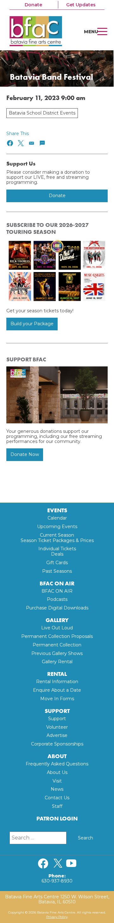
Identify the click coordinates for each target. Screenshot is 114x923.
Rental (57, 674)
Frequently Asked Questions (57, 764)
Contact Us (57, 798)
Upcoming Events (57, 526)
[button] (10, 143)
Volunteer (57, 727)
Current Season (57, 535)
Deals (57, 554)
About (57, 756)
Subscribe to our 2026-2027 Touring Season (47, 228)
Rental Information (57, 681)
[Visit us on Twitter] (58, 863)
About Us (57, 772)
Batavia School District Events (42, 113)
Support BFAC (26, 359)
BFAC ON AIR (57, 583)
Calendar (57, 518)
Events (57, 510)
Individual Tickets (57, 549)
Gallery (57, 620)
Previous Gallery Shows (57, 653)
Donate (33, 5)
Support (57, 711)
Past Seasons (57, 571)
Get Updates (81, 5)
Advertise (57, 735)
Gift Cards (57, 562)
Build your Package (32, 324)
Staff (57, 806)
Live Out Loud (57, 628)
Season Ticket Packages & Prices (57, 540)
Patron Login (57, 818)
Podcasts (57, 599)
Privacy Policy (56, 917)
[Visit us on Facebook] (43, 863)
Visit (57, 781)
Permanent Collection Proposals (57, 636)
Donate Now (24, 454)
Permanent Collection (57, 645)
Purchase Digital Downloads (57, 608)
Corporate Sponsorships (57, 744)
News (57, 789)
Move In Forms (57, 699)
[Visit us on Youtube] (71, 863)
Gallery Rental (57, 661)
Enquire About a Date (57, 690)
